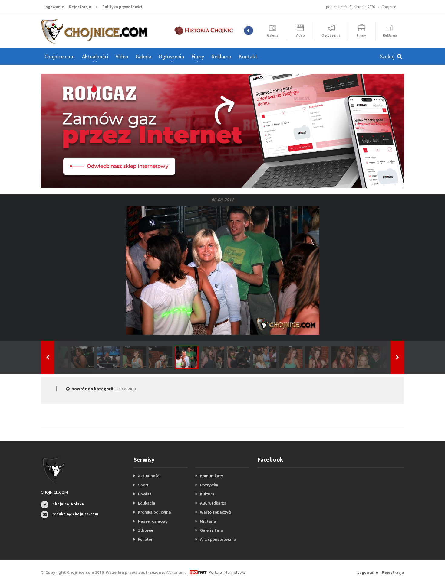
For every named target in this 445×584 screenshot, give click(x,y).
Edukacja (146, 503)
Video (122, 56)
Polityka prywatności (122, 6)
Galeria (143, 56)
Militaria (208, 521)
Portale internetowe (227, 572)
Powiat (144, 494)
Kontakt (248, 56)
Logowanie (53, 6)
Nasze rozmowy (153, 521)
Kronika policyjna (154, 512)
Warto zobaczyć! (215, 512)
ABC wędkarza (213, 503)
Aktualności (149, 476)
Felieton (145, 539)
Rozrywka (209, 485)
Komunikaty (211, 476)
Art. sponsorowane (218, 539)
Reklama (221, 56)
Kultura (207, 494)
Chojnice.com (59, 56)
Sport (143, 485)
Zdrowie (145, 530)
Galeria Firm (211, 530)
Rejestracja (80, 6)
